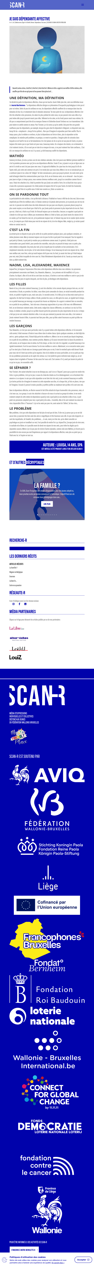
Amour (32, 22)
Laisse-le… (13, 580)
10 (56, 514)
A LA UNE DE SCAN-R (52, 22)
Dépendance (38, 22)
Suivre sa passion (15, 585)
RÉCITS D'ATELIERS (61, 22)
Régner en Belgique (16, 572)
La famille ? (47, 485)
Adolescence (18, 22)
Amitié (28, 22)
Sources (12, 576)
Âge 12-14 (24, 22)
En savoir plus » (58, 1263)
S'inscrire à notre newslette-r (23, 1250)
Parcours (43, 22)
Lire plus (47, 504)
